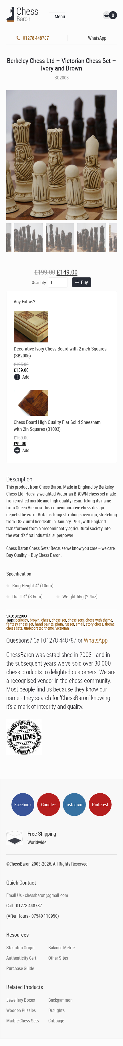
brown (34, 620)
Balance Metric (61, 947)
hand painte (44, 624)
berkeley (21, 620)
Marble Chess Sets (22, 1021)
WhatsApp (96, 640)
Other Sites (58, 958)
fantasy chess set (19, 624)
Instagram (75, 804)
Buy (84, 282)
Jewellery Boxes (20, 1000)
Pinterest (100, 804)
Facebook (22, 804)
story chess (94, 624)
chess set (59, 620)
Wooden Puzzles (21, 1010)
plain (59, 624)
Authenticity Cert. (21, 958)
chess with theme (99, 620)
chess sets (76, 620)
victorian (62, 628)
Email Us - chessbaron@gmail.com (37, 895)
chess (45, 620)
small (80, 624)
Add (25, 377)
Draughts (56, 1010)
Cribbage (56, 1021)
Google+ (48, 804)
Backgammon (60, 1000)
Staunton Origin (20, 947)
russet (69, 624)
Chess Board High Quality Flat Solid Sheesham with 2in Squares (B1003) (57, 425)
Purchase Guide (20, 968)
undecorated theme (39, 628)
